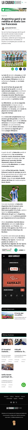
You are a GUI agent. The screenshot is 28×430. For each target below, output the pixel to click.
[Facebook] (24, 69)
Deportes (4, 16)
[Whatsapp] (12, 69)
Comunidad (9, 398)
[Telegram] (16, 69)
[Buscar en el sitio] (22, 2)
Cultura (11, 396)
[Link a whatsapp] (23, 384)
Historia (23, 396)
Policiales (21, 398)
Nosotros (6, 396)
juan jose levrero (10, 28)
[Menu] (25, 2)
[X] (20, 69)
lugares (15, 398)
